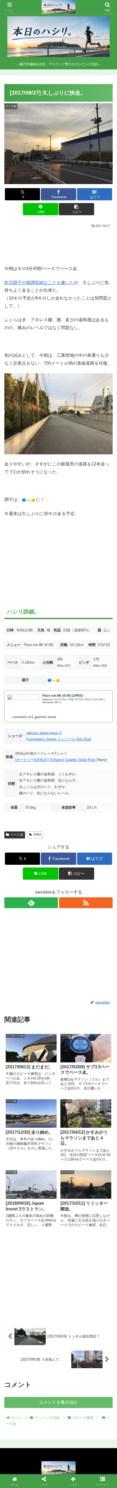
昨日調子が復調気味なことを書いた (39, 282)
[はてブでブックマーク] (97, 1397)
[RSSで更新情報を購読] (86, 902)
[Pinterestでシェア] (45, 1412)
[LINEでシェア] (19, 1412)
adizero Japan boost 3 (43, 733)
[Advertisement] (58, 245)
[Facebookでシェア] (19, 1397)
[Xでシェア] (19, 1382)
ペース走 (16, 835)
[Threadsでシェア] (45, 1397)
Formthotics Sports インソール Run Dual (58, 739)
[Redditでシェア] (71, 1397)
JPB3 (37, 835)
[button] (76, 209)
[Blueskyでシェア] (71, 1382)
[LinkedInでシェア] (71, 1412)
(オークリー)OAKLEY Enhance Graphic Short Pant (55, 760)
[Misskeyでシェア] (97, 1382)
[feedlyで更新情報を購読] (31, 902)
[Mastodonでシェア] (45, 1382)
